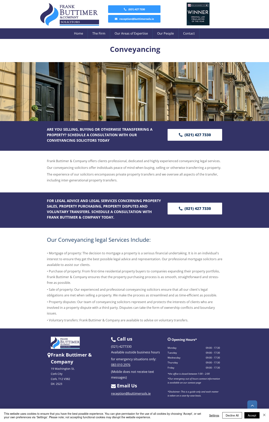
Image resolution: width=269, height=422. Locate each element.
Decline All (232, 415)
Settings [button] (214, 415)
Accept (252, 415)
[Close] (264, 415)
